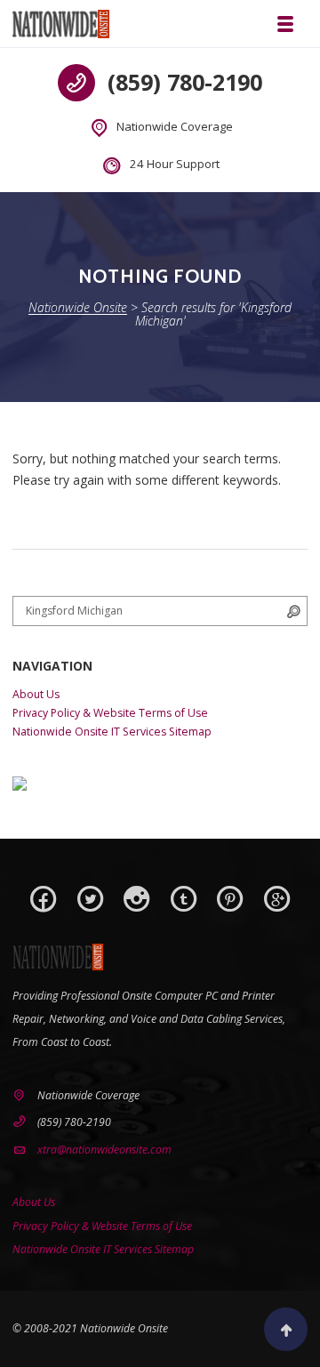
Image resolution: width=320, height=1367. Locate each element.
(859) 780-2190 (185, 82)
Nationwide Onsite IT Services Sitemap (112, 731)
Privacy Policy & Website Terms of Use (110, 712)
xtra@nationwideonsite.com (104, 1149)
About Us (36, 694)
